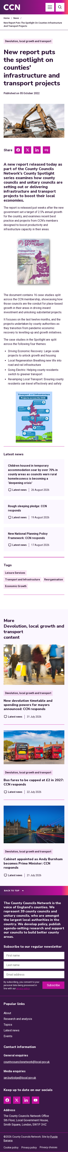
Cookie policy (11, 1147)
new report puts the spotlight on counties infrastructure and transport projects (33, 24)
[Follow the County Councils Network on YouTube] (35, 1100)
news (16, 18)
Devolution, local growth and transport (28, 41)
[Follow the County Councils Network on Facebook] (7, 1100)
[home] (16, 7)
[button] (50, 7)
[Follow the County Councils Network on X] (16, 1100)
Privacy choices (48, 1147)
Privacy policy (29, 1147)
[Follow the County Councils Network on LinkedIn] (26, 1100)
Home (7, 18)
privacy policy (23, 988)
